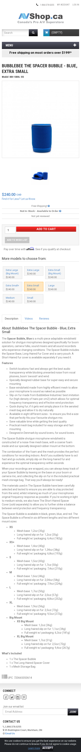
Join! (73, 711)
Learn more (34, 748)
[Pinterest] (24, 697)
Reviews (44, 318)
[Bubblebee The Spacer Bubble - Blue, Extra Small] (40, 119)
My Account (63, 4)
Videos (29, 318)
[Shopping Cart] (46, 32)
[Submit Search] (33, 32)
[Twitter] (12, 697)
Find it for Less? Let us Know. (19, 198)
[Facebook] (6, 697)
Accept (47, 748)
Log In (76, 4)
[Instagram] (18, 697)
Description (11, 318)
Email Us (10, 733)
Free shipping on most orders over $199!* (40, 52)
